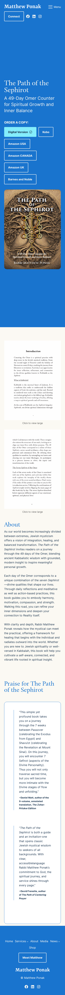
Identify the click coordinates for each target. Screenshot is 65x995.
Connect (14, 16)
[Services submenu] (27, 941)
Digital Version (18, 132)
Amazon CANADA (20, 155)
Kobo (45, 132)
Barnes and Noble (20, 179)
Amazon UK (16, 167)
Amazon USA (17, 143)
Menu (57, 7)
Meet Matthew (32, 957)
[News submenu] (59, 941)
